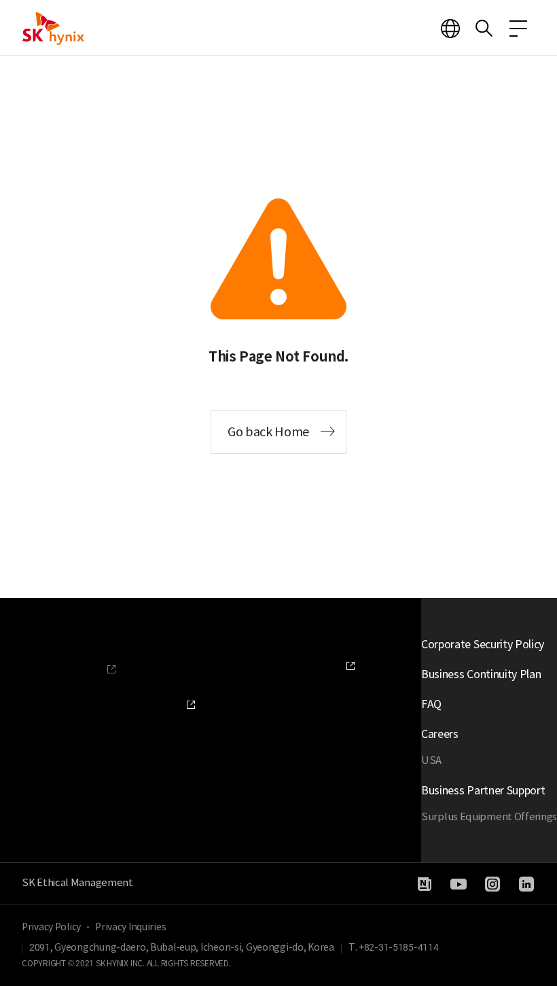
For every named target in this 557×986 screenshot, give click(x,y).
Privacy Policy (51, 927)
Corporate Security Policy (482, 644)
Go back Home (268, 432)
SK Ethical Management (77, 882)
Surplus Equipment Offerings (489, 816)
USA (431, 760)
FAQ (431, 704)
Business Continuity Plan (481, 674)
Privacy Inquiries (130, 927)
